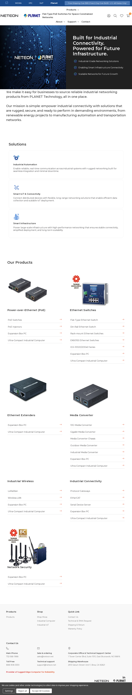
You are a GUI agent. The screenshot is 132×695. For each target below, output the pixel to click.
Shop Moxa (42, 617)
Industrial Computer (46, 621)
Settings (9, 690)
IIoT (41, 3)
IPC (30, 3)
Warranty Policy (75, 629)
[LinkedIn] (124, 677)
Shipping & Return (76, 625)
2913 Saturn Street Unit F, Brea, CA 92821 (86, 665)
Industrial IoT (43, 625)
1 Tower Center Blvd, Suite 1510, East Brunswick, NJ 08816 (94, 656)
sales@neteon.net (45, 656)
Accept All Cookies (41, 690)
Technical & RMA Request (79, 621)
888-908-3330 (12, 665)
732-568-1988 (12, 656)
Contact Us (73, 617)
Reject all (22, 690)
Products (10, 617)
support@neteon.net (46, 665)
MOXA (18, 3)
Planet (54, 3)
